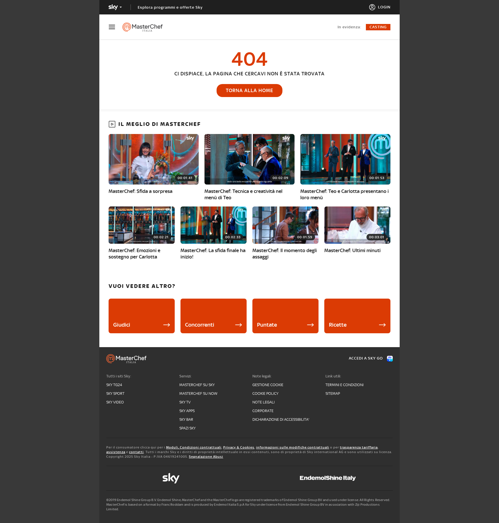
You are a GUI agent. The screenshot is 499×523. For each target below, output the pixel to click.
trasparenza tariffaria (359, 447)
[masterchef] (145, 27)
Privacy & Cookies (238, 447)
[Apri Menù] (115, 27)
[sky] (171, 478)
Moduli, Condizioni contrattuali (193, 447)
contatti (136, 452)
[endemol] (328, 478)
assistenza (115, 452)
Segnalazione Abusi (206, 457)
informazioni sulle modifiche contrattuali (292, 447)
